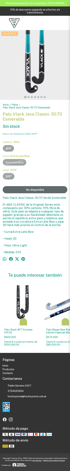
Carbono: (11, 142)
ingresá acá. (37, 460)
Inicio (5, 365)
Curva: (16, 156)
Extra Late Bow (14, 162)
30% (8, 148)
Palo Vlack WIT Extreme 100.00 (18, 331)
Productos (8, 369)
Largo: (10, 170)
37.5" (8, 176)
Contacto (8, 373)
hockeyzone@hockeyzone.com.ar (27, 396)
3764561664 (16, 391)
